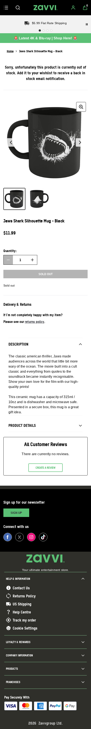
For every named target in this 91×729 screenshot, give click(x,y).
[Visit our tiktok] (43, 537)
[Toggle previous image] (11, 142)
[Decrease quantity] (8, 260)
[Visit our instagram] (31, 537)
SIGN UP (16, 512)
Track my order (24, 620)
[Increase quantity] (32, 260)
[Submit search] (17, 7)
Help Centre (22, 612)
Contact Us (21, 588)
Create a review (45, 467)
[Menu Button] (5, 7)
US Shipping (22, 604)
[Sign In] (73, 7)
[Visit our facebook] (7, 537)
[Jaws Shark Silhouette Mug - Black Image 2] (39, 199)
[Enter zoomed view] (81, 107)
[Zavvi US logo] (45, 7)
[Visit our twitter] (19, 537)
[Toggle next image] (80, 142)
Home (10, 51)
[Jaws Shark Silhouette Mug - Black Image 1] (14, 199)
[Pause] (86, 24)
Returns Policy (24, 596)
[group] (45, 142)
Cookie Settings (25, 628)
